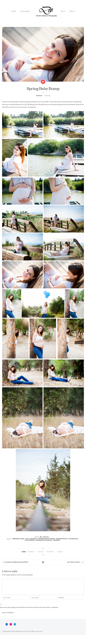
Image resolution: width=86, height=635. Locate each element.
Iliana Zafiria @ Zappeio (16, 562)
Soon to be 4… (74, 562)
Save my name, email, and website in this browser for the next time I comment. (29, 607)
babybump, (16, 539)
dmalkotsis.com (21, 631)
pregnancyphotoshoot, (44, 540)
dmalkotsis (39, 95)
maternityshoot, (62, 539)
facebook (31, 551)
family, (22, 539)
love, (27, 539)
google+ (60, 551)
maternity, (33, 539)
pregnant (56, 540)
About (72, 11)
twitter (41, 551)
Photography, (30, 540)
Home (13, 11)
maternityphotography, (46, 539)
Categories (24, 11)
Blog (63, 11)
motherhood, (73, 539)
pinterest (50, 551)
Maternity (46, 537)
